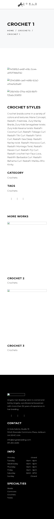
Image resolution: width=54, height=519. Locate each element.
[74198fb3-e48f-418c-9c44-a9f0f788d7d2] (27, 71)
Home (10, 31)
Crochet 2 (16, 278)
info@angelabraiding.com (19, 440)
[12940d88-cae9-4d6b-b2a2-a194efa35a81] (27, 82)
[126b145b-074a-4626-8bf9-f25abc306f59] (27, 93)
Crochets (24, 31)
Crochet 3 (15, 345)
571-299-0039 (13, 443)
